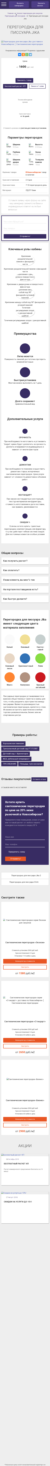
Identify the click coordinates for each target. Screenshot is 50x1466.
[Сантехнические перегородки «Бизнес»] (25, 1079)
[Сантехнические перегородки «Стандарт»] (25, 1000)
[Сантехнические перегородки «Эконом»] (25, 921)
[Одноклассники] (23, 54)
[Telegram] (30, 54)
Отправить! (25, 236)
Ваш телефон (9, 228)
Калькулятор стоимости (25, 961)
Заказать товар (24, 80)
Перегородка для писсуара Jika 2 (26, 875)
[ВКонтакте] (19, 54)
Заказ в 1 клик (37, 86)
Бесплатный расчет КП (15, 86)
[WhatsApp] (26, 54)
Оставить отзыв (39, 779)
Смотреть (25, 967)
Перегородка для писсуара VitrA (23, 882)
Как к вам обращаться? (14, 222)
